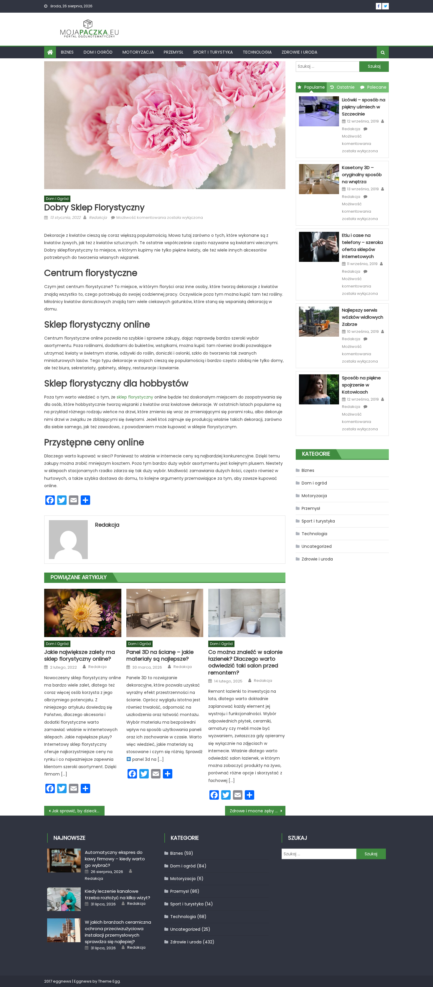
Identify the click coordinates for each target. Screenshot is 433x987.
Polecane (376, 87)
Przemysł (173, 52)
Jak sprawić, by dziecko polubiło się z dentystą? (78, 811)
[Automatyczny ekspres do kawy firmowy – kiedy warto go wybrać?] (63, 860)
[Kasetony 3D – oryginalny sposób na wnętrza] (319, 179)
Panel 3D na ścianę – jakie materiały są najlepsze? (160, 655)
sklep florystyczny (135, 397)
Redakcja (98, 217)
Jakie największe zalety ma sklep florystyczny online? (79, 655)
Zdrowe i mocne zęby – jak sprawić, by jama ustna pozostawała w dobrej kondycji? (257, 811)
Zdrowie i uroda (299, 52)
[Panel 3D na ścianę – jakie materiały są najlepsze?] (165, 613)
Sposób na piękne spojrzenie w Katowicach (361, 385)
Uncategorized (317, 546)
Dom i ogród (98, 52)
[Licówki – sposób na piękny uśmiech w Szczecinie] (319, 111)
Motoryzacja (138, 52)
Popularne (314, 87)
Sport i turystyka (213, 52)
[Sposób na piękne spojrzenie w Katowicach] (319, 389)
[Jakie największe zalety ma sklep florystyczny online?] (82, 613)
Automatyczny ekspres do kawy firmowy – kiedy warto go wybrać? (115, 858)
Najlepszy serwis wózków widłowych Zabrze (362, 317)
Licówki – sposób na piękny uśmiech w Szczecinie (363, 107)
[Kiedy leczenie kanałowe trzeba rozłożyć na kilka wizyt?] (63, 899)
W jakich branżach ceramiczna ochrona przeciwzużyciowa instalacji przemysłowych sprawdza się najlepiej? (118, 932)
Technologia (257, 52)
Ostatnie (346, 87)
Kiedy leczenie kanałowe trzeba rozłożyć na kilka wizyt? (117, 894)
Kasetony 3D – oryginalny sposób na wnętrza (362, 174)
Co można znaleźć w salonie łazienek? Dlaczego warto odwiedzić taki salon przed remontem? (245, 662)
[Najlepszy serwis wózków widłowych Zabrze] (319, 321)
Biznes (67, 52)
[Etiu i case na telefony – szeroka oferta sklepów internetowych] (319, 246)
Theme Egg (109, 981)
